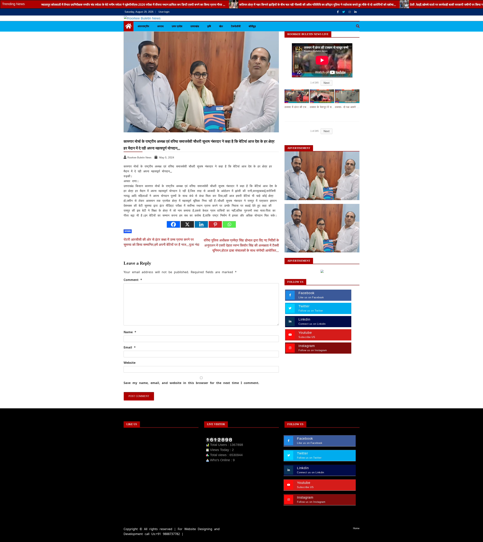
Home (356, 528)
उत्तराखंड (194, 26)
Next (326, 82)
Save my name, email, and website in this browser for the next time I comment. (191, 383)
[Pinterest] (215, 224)
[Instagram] (349, 11)
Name (130, 332)
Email (130, 347)
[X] (187, 224)
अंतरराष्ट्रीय (143, 26)
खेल (221, 26)
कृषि (209, 26)
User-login (163, 11)
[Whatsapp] (229, 224)
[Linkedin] (355, 11)
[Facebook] (338, 11)
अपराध (160, 26)
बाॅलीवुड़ (252, 26)
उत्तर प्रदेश (177, 26)
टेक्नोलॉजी (236, 26)
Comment (133, 280)
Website (129, 363)
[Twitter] (344, 11)
